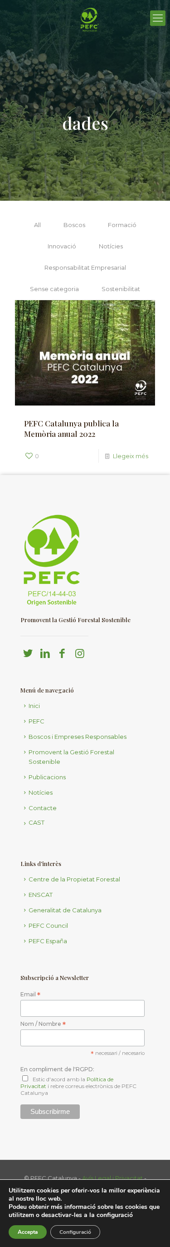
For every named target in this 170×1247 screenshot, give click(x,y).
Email (30, 995)
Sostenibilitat (121, 288)
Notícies (111, 246)
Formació (122, 224)
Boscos (74, 224)
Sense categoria (54, 288)
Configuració (75, 1232)
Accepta (28, 1232)
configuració (115, 1215)
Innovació (62, 246)
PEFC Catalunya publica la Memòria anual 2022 (71, 428)
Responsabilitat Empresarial (85, 267)
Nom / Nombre (43, 1024)
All (37, 224)
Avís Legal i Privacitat (112, 1178)
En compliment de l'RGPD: (57, 1069)
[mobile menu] (157, 18)
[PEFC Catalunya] (89, 43)
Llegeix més (130, 456)
